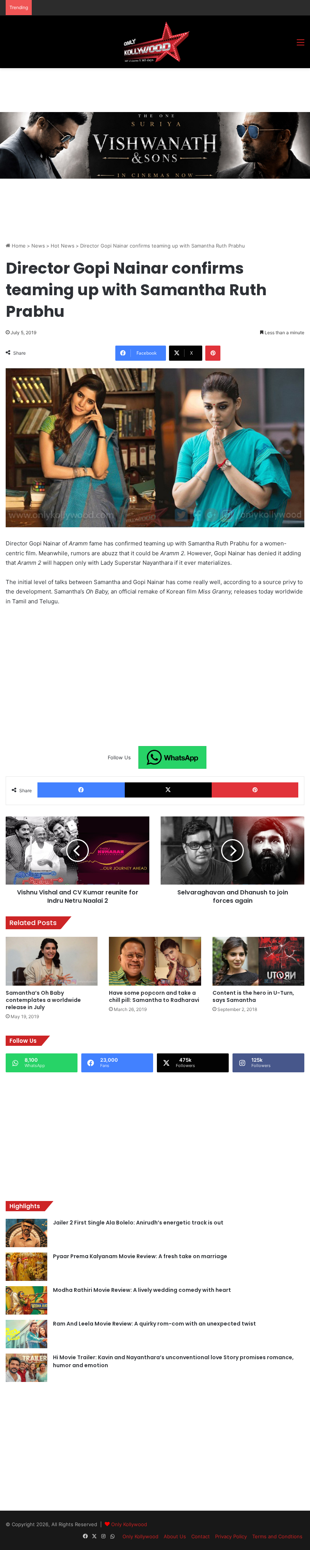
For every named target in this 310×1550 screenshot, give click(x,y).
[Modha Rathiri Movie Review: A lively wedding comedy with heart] (26, 1300)
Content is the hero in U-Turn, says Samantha (253, 996)
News (38, 246)
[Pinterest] (212, 353)
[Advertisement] (143, 89)
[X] (168, 790)
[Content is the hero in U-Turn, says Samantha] (258, 961)
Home (18, 246)
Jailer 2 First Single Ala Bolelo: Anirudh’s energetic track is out (138, 1222)
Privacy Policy (231, 1536)
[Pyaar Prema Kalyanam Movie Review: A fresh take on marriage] (26, 1266)
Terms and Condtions (277, 1536)
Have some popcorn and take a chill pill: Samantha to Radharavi (154, 996)
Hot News (62, 246)
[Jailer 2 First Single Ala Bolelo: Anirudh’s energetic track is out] (26, 1233)
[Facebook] (81, 790)
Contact (200, 1536)
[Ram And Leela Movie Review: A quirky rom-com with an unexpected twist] (26, 1334)
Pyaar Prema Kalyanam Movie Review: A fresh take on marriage (140, 1256)
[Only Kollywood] (155, 42)
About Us (175, 1536)
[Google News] (172, 757)
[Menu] (300, 44)
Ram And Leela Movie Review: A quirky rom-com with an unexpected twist (154, 1323)
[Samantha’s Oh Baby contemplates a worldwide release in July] (52, 961)
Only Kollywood (129, 1524)
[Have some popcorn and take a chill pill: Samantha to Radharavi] (155, 961)
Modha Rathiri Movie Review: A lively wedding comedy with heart (142, 1290)
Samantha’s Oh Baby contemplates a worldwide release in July (43, 1000)
